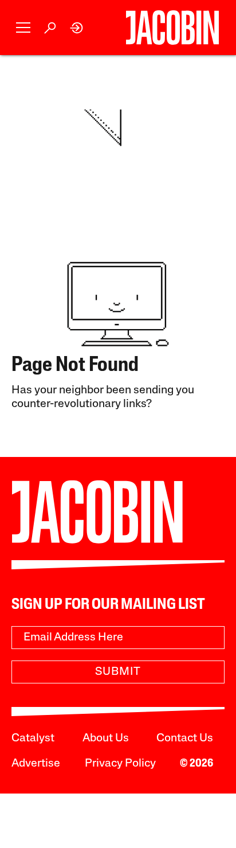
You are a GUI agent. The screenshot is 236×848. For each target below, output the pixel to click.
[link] (77, 28)
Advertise (35, 763)
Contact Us (184, 738)
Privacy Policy (120, 763)
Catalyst (32, 738)
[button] (23, 28)
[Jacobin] (172, 27)
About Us (105, 738)
